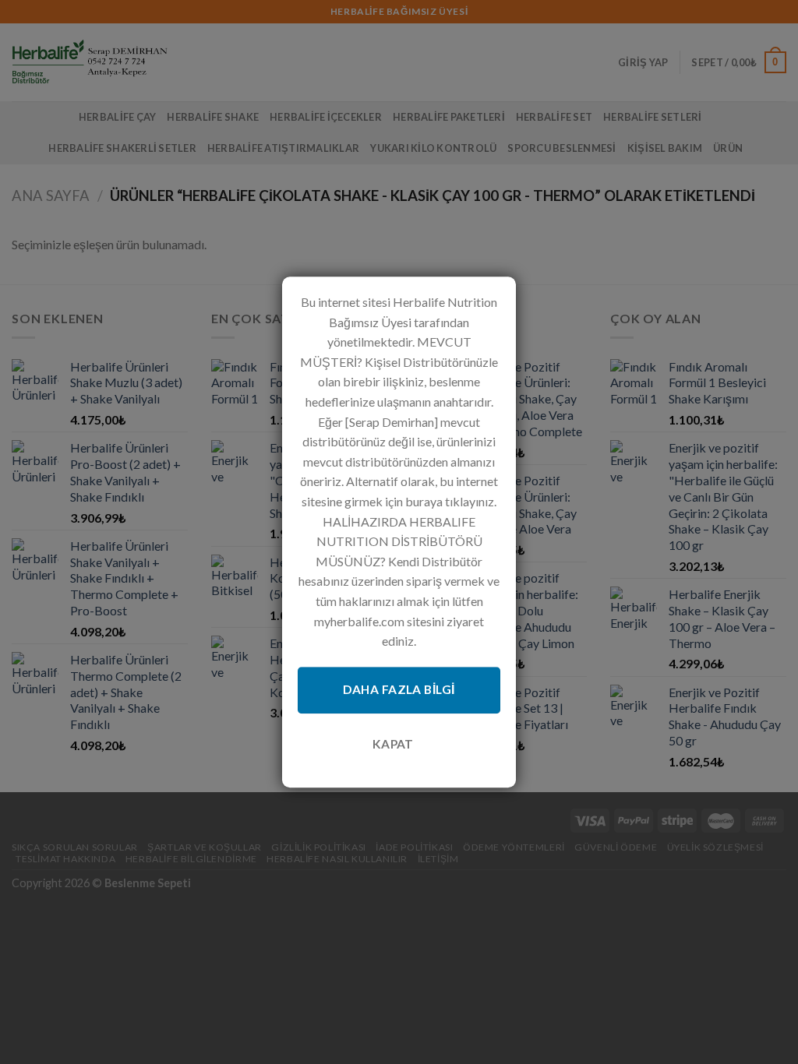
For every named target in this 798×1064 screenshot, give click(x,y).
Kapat (393, 744)
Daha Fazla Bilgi (398, 690)
